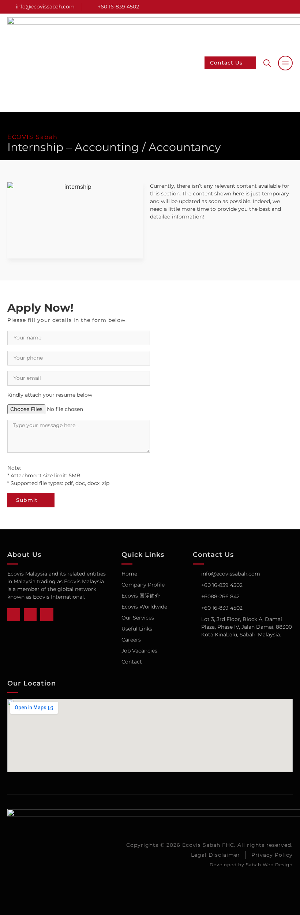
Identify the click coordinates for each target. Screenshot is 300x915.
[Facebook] (267, 7)
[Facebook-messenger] (278, 7)
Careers (131, 639)
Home (129, 573)
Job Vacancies (139, 650)
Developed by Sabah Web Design (251, 864)
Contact (131, 661)
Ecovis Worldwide (144, 606)
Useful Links (136, 628)
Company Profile (143, 584)
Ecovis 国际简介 (140, 595)
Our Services (137, 617)
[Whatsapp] (290, 7)
